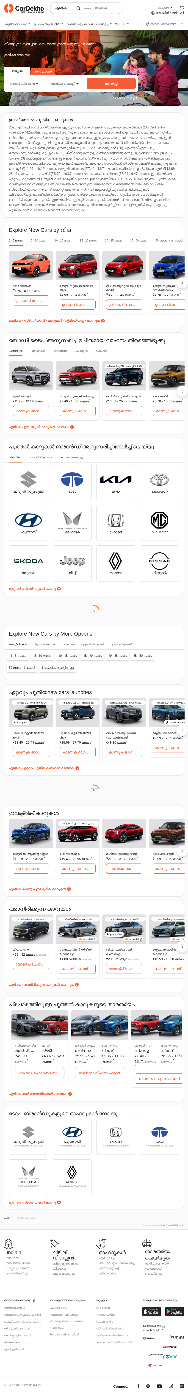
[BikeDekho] (149, 1338)
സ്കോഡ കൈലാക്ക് (164, 733)
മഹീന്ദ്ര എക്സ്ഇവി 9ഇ (122, 853)
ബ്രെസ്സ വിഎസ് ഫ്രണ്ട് (159, 1079)
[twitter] (148, 1386)
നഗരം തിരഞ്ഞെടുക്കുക (165, 24)
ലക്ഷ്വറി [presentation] (101, 350)
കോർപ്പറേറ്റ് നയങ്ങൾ (17, 1335)
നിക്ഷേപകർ (11, 1342)
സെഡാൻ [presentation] (60, 350)
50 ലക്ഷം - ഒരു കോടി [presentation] (168, 240)
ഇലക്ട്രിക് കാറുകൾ (51, 889)
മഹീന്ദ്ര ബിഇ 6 (70, 853)
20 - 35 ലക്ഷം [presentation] (113, 240)
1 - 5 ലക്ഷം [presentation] (16, 240)
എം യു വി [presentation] (81, 350)
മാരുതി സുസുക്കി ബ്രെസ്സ (77, 396)
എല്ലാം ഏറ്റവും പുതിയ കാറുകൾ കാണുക (41, 768)
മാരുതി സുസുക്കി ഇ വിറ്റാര (30, 853)
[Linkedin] (182, 1386)
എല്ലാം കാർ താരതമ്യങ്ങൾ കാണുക (38, 1094)
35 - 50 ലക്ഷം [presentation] (138, 240)
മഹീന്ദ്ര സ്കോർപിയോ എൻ (123, 396)
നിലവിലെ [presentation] (15, 457)
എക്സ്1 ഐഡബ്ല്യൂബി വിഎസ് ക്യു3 (41, 1073)
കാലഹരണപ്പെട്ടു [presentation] (72, 457)
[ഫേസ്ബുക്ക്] (138, 1386)
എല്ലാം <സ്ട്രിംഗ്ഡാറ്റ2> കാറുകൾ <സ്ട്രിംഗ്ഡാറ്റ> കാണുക (54, 320)
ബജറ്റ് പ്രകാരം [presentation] (18, 644)
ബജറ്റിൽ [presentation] (16, 71)
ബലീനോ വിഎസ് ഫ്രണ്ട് (99, 1073)
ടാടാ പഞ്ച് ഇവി (163, 853)
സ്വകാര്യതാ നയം (17, 1328)
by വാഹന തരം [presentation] (45, 644)
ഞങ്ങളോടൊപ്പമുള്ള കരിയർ (22, 1314)
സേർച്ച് (111, 84)
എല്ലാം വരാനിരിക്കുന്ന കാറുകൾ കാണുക (41, 984)
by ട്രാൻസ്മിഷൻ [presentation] (121, 644)
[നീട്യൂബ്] (159, 1386)
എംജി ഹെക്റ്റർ (21, 396)
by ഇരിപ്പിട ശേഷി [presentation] (92, 644)
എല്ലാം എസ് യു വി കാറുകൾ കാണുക (39, 427)
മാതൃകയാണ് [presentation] (43, 71)
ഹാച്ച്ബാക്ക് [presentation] (38, 350)
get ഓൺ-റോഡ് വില (32, 300)
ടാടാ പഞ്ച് (160, 396)
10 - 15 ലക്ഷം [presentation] (63, 240)
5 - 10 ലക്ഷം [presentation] (38, 240)
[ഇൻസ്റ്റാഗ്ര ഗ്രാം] (171, 1386)
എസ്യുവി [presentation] (15, 350)
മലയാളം (163, 7)
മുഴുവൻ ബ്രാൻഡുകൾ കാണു (32, 588)
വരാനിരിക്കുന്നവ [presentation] (41, 457)
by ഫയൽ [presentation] (68, 644)
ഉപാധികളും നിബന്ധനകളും (22, 1321)
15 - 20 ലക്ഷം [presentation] (88, 240)
